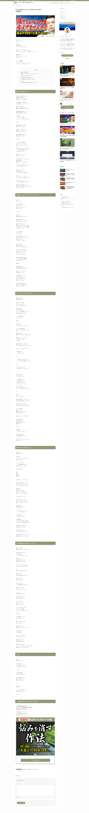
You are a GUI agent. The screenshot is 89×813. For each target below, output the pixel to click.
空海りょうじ (37, 769)
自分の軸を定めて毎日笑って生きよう (28, 79)
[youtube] (70, 0)
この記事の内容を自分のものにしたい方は (29, 82)
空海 (33, 769)
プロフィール (63, 13)
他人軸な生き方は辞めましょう (26, 77)
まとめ (22, 80)
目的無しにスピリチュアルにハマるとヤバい (29, 73)
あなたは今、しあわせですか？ (26, 75)
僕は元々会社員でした (25, 72)
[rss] (72, 0)
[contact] (73, 0)
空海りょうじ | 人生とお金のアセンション (23, 3)
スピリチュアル (63, 11)
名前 (17, 797)
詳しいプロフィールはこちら (67, 55)
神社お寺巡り (63, 16)
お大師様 (24, 769)
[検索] (74, 0)
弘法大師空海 (29, 769)
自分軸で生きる (19, 11)
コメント (19, 784)
